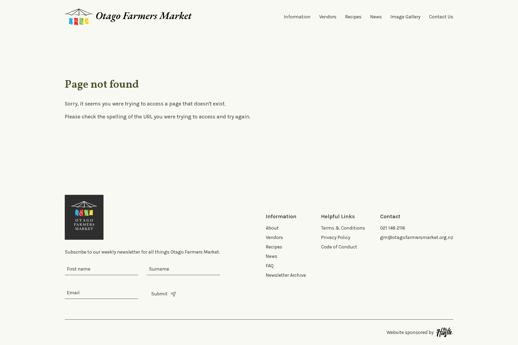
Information (297, 17)
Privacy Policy (335, 237)
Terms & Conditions (343, 228)
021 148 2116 (392, 228)
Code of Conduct (339, 247)
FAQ (270, 266)
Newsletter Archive (286, 275)
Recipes (353, 17)
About (272, 228)
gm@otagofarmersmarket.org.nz (416, 237)
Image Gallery (405, 17)
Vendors (327, 17)
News (376, 17)
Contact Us (441, 17)
